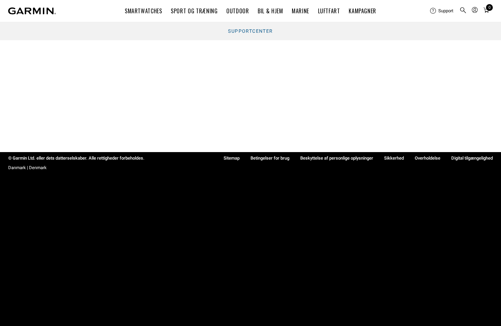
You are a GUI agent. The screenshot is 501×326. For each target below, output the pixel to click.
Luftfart (329, 11)
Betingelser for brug (269, 158)
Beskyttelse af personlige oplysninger (336, 158)
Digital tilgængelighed (472, 158)
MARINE (300, 11)
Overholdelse (427, 158)
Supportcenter (250, 31)
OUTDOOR (237, 11)
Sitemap (232, 158)
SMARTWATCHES (143, 11)
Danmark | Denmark (27, 167)
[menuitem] (442, 11)
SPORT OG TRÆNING (194, 11)
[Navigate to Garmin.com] (32, 11)
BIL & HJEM (270, 11)
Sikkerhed (394, 158)
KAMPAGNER (362, 11)
